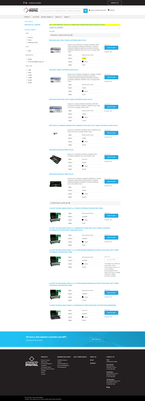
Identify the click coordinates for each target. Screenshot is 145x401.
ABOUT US (93, 357)
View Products (97, 339)
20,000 (30, 77)
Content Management (62, 363)
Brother (30, 59)
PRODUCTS (44, 357)
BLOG (92, 360)
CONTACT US (110, 357)
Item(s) (112, 10)
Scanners (43, 374)
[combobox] (84, 27)
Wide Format (44, 362)
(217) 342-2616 (111, 376)
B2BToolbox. (59, 399)
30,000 (30, 80)
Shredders (43, 370)
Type (27, 33)
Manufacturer (29, 55)
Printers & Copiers (45, 360)
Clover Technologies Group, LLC (36, 61)
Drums (29, 40)
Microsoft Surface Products (47, 369)
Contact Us (114, 3)
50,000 (30, 82)
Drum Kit (30, 37)
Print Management (61, 367)
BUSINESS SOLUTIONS (63, 357)
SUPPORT (93, 363)
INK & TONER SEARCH (80, 357)
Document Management (63, 365)
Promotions (44, 365)
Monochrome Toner (33, 42)
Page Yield (29, 66)
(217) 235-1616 (111, 369)
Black (29, 50)
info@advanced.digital (35, 3)
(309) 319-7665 (111, 384)
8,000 (29, 72)
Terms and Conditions (37, 397)
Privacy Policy (28, 397)
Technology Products (46, 367)
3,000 (29, 70)
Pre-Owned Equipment (46, 363)
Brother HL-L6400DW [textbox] (56, 27)
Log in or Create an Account (98, 10)
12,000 (30, 75)
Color (27, 46)
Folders (43, 372)
